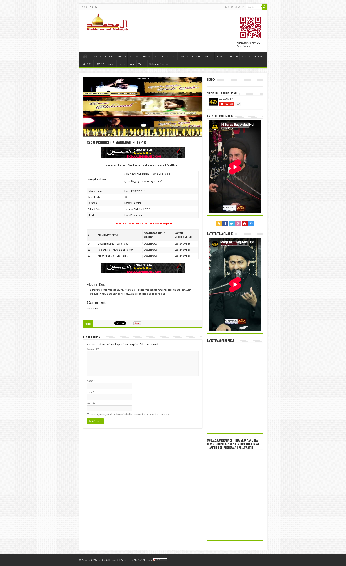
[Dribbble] (235, 7)
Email (90, 392)
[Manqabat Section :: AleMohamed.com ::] (109, 21)
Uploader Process (158, 64)
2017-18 (208, 56)
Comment (93, 349)
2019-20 (183, 56)
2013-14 (258, 56)
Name (91, 381)
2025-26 (109, 56)
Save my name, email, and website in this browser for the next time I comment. (130, 414)
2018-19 (196, 56)
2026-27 (96, 56)
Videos (93, 7)
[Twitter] (232, 7)
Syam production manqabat (170, 289)
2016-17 (221, 56)
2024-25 (121, 56)
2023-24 (134, 56)
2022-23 (146, 56)
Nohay (111, 64)
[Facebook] (229, 7)
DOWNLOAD (150, 243)
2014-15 (245, 56)
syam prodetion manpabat (142, 289)
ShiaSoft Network (143, 560)
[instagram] (242, 7)
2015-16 (233, 56)
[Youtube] (239, 7)
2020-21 (171, 56)
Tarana (122, 64)
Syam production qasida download (147, 293)
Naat (132, 64)
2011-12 (99, 64)
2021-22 (158, 56)
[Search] (264, 7)
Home (84, 7)
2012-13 (87, 64)
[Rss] (225, 7)
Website (91, 403)
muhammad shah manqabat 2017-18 (109, 289)
